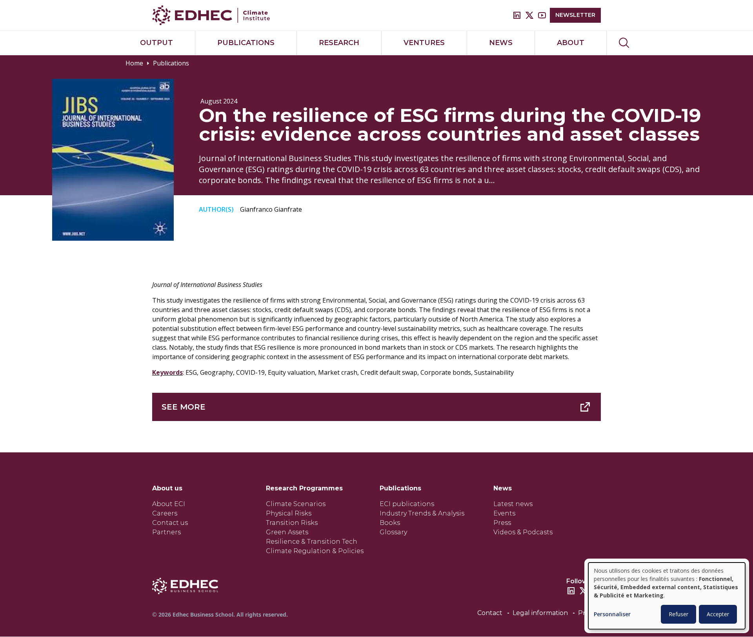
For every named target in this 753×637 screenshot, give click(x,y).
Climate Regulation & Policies (315, 551)
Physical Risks (288, 513)
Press (502, 522)
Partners (166, 532)
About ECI (168, 504)
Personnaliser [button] (612, 614)
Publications (171, 63)
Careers (164, 513)
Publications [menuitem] (246, 42)
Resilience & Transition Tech (311, 541)
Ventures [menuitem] (424, 42)
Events (504, 513)
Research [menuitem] (339, 42)
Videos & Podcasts (523, 532)
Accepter (718, 614)
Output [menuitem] (156, 42)
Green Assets (287, 532)
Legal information (540, 613)
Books (390, 522)
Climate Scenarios (296, 504)
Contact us (170, 522)
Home (134, 63)
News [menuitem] (501, 42)
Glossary (393, 532)
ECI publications (407, 504)
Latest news (513, 504)
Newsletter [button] (575, 14)
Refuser (678, 614)
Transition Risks (292, 522)
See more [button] (184, 407)
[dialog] (666, 596)
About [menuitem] (570, 42)
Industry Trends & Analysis (422, 513)
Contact (489, 613)
